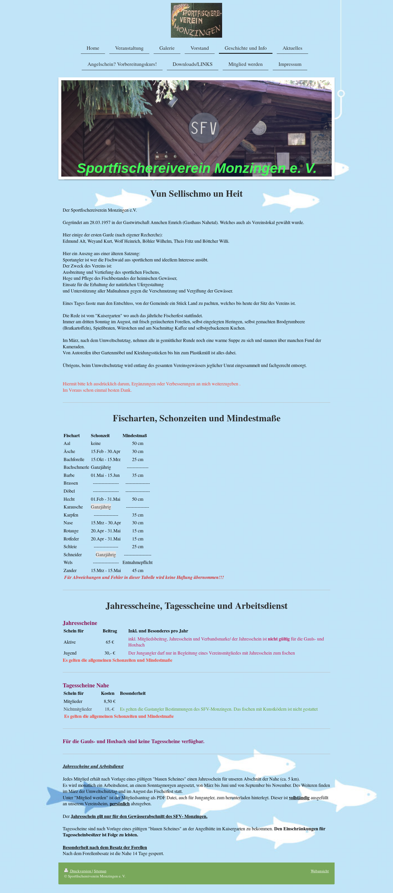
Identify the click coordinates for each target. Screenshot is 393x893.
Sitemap (100, 870)
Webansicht (320, 870)
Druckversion (80, 870)
